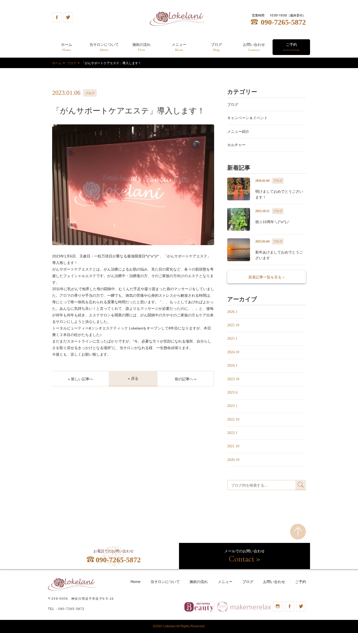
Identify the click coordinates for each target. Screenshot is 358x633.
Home (135, 581)
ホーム (66, 47)
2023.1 (232, 406)
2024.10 (233, 352)
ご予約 (291, 47)
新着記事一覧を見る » (266, 276)
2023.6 (232, 392)
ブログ (216, 47)
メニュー (179, 47)
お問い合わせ (254, 47)
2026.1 (232, 312)
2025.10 (233, 325)
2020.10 (233, 460)
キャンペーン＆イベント (247, 118)
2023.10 (233, 379)
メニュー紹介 (238, 131)
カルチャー (236, 145)
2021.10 (233, 446)
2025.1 (232, 338)
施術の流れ (141, 47)
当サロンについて (104, 47)
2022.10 (233, 419)
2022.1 (232, 433)
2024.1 (232, 365)
